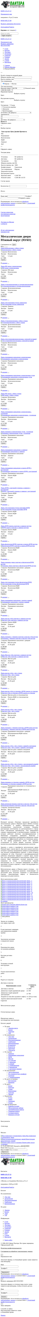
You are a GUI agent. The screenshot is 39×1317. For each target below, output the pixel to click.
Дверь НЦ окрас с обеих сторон (11, 393)
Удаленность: (5, 114)
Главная (7, 65)
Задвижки (11, 1101)
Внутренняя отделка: (7, 98)
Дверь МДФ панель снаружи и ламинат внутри (16, 526)
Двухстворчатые (13, 1072)
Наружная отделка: (7, 92)
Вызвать (4, 1296)
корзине (4, 263)
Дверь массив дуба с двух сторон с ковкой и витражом (18, 746)
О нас (6, 48)
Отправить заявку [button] (24, 198)
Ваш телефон (5, 1150)
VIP (9, 1033)
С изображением (13, 1065)
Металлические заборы (15, 1108)
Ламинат (11, 1053)
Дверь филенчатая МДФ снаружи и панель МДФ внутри (19, 544)
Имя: (2, 1264)
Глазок (13, 105)
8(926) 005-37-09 (6, 20)
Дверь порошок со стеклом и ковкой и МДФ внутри (17, 782)
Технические (12, 1038)
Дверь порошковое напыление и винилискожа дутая (18, 375)
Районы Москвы (10, 67)
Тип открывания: (6, 81)
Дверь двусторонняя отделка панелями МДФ (15, 508)
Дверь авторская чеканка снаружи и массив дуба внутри (19, 804)
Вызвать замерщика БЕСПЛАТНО (7, 44)
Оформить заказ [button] (6, 123)
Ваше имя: (4, 196)
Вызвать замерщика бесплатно (11, 24)
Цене (14, 244)
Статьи (7, 60)
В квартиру (12, 1045)
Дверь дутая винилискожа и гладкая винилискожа (17, 284)
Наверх (3, 1315)
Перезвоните (5, 1272)
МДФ (10, 1057)
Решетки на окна (13, 1106)
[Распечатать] (1, 72)
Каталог (7, 50)
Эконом (7, 1210)
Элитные (11, 1031)
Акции (7, 59)
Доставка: (4, 120)
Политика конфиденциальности (11, 1248)
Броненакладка (7, 111)
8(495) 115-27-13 (6, 11)
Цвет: (2, 95)
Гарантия (8, 55)
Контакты (8, 62)
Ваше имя (4, 1148)
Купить (3, 260)
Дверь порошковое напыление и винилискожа (16, 357)
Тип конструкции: (7, 86)
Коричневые (12, 1091)
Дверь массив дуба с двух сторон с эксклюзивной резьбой (19, 764)
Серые (10, 1089)
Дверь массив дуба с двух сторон (11, 673)
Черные (10, 1094)
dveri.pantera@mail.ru (7, 27)
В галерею (4, 901)
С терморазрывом (14, 1077)
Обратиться (5, 1151)
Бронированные (13, 1043)
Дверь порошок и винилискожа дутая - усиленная (17, 431)
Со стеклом (12, 1060)
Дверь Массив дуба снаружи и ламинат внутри (16, 655)
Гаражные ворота (14, 1111)
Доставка (8, 52)
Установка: (4, 112)
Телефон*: (28, 196)
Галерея (7, 57)
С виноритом (12, 1067)
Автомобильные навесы (16, 1109)
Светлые (11, 1092)
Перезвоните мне (6, 14)
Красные (11, 1087)
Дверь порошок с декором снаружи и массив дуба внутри (19, 637)
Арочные (11, 1075)
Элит (6, 1213)
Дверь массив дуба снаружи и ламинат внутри (16, 618)
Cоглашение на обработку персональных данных (17, 1251)
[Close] (1, 125)
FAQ (6, 1233)
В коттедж (11, 1047)
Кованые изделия (14, 1114)
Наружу (6, 84)
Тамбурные (12, 1042)
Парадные (11, 1048)
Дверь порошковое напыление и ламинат (14, 450)
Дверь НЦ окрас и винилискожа (11, 266)
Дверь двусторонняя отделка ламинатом (14, 302)
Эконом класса (13, 1028)
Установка (8, 54)
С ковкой (11, 1064)
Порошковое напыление (16, 1055)
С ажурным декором (14, 1069)
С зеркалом (12, 1062)
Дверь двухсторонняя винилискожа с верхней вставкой (19, 339)
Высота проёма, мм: (7, 79)
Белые (10, 1086)
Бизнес (10, 1030)
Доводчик (6, 109)
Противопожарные (14, 1040)
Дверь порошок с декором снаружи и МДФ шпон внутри (19, 728)
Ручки (10, 1098)
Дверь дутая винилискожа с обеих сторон (14, 321)
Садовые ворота (13, 1113)
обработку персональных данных (15, 202)
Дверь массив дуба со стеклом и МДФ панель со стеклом (19, 691)
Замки (10, 1099)
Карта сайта (8, 1240)
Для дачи (11, 1036)
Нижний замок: (30, 88)
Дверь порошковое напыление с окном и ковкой (16, 600)
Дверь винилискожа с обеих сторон (12, 248)
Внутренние (12, 1081)
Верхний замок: (6, 88)
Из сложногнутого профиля (17, 1074)
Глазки (10, 1103)
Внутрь (14, 84)
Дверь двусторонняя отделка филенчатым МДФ (16, 582)
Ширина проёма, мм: (7, 77)
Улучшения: (4, 105)
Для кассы (11, 1050)
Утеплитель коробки (9, 107)
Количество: (5, 186)
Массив (10, 1058)
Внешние (11, 1082)
